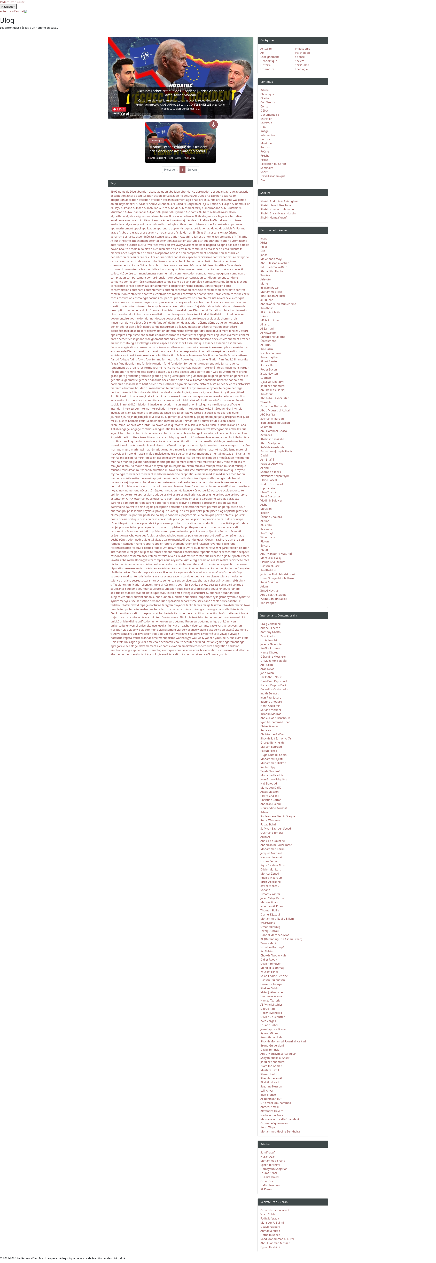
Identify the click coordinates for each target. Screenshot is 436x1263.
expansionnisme (158, 351)
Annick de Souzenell (273, 841)
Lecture (265, 139)
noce (139, 486)
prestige (178, 519)
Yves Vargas (268, 1021)
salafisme (225, 572)
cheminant (230, 261)
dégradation (189, 322)
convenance (190, 294)
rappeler (157, 544)
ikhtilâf (115, 396)
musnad (116, 470)
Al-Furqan (225, 204)
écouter (189, 642)
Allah (180, 216)
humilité (186, 388)
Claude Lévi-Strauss (272, 562)
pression (145, 519)
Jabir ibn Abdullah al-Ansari (277, 574)
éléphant (162, 646)
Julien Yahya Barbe (272, 898)
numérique (132, 490)
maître (150, 453)
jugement (206, 417)
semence (168, 580)
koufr (213, 421)
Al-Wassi (222, 212)
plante (231, 511)
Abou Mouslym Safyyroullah (278, 1054)
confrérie (139, 282)
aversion (164, 245)
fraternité (209, 367)
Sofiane (265, 890)
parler (159, 503)
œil (197, 654)
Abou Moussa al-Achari (275, 410)
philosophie (134, 511)
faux (148, 359)
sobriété (183, 584)
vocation (145, 634)
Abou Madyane (270, 443)
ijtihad (240, 392)
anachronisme (232, 220)
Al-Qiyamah (177, 212)
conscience (118, 286)
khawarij (169, 421)
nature (167, 482)
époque (169, 650)
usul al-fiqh (165, 625)
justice (123, 421)
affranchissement (174, 200)
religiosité (146, 552)
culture (139, 306)
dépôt (138, 327)
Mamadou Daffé (270, 787)
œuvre (203, 654)
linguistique (118, 437)
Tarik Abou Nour (271, 677)
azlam (190, 245)
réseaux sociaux (135, 568)
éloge (134, 646)
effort (244, 331)
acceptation (118, 196)
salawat (115, 576)
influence (209, 400)
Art (262, 53)
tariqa (206, 605)
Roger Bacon (268, 369)
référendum (199, 564)
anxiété (209, 224)
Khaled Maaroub (271, 878)
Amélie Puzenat (270, 648)
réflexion (160, 564)
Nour (232, 486)
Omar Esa (266, 1181)
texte (179, 609)
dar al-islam (224, 306)
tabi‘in (208, 601)
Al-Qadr (152, 212)
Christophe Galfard (272, 734)
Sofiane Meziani (270, 710)
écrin (197, 642)
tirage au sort (149, 613)
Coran (218, 294)
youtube (220, 638)
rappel (147, 544)
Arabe (122, 232)
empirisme (133, 335)
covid (182, 298)
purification (222, 535)
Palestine (179, 498)
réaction (205, 560)
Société (299, 61)
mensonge (204, 453)
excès (208, 347)
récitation (117, 564)
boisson (175, 253)
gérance (143, 380)
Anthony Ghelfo (270, 632)
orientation (197, 494)
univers (232, 621)
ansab (153, 224)
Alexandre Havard (271, 1111)
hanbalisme (236, 380)
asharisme (117, 236)
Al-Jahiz (265, 324)
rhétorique (202, 556)
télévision (198, 617)
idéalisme (170, 392)
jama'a (218, 413)
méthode (172, 478)
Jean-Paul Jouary (270, 697)
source (205, 589)
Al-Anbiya (152, 204)
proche (175, 523)
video (132, 630)
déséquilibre (138, 331)
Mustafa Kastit (269, 1070)
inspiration (189, 404)
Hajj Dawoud (268, 783)
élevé (126, 646)
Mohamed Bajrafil (271, 759)
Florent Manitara (271, 1013)
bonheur (212, 253)
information (223, 400)
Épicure (265, 545)
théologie (198, 609)
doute (192, 318)
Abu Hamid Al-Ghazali (274, 431)
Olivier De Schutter (272, 1017)
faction (171, 355)
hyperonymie (200, 388)
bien (156, 249)
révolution (216, 568)
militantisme (242, 453)
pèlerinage (237, 535)
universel (132, 625)
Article (264, 90)
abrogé (230, 191)
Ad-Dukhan (214, 196)
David (264, 455)
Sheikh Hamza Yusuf (273, 217)
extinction (236, 351)
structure (199, 593)
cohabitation (211, 269)
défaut (157, 322)
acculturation (144, 196)
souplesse (183, 589)
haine (181, 380)
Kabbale (133, 421)
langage (124, 429)
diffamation (213, 310)
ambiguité (140, 220)
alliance (189, 216)
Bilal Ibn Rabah (269, 287)
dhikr (145, 310)
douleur (182, 318)
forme (148, 367)
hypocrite (215, 388)
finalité (228, 359)
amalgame (117, 220)
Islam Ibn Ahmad (271, 1066)
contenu (168, 290)
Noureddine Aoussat (273, 808)
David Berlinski (269, 1049)
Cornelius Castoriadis (274, 689)
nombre (173, 486)
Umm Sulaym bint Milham (277, 578)
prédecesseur (161, 531)
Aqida (218, 228)
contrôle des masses (168, 294)
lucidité (234, 437)
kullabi (222, 421)
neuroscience (232, 482)
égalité (219, 642)
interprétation (177, 408)
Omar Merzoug (270, 927)
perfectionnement (194, 507)
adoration (131, 200)
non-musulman (206, 486)
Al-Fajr (202, 204)
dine (113, 314)
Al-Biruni (265, 345)
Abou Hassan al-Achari (274, 263)
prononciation (128, 527)
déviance (206, 331)
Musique (266, 143)
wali (194, 638)
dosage (160, 318)
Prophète (187, 527)
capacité (191, 257)
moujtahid (117, 466)
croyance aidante (166, 302)
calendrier (159, 257)
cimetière (220, 265)
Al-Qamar (163, 212)
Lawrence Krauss (271, 996)
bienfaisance (212, 249)
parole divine (180, 503)
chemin (217, 261)
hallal (189, 380)
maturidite (199, 449)
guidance (197, 376)
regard (223, 548)
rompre (159, 560)
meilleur (191, 453)
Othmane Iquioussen (274, 1123)
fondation (177, 363)
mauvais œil (118, 453)
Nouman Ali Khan (271, 906)
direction (122, 314)
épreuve (180, 650)
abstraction (242, 191)
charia (190, 261)
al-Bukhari (267, 300)
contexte (197, 290)
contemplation (120, 290)
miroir (142, 458)
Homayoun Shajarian (273, 1169)
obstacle (216, 490)
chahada (171, 261)
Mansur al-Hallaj (270, 558)
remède (178, 552)
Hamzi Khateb (269, 652)
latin (167, 429)
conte (227, 286)
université (145, 625)
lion (128, 437)
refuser (213, 548)
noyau (115, 490)
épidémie (139, 650)
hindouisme (191, 384)
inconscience (170, 400)
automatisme (238, 241)
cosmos (154, 298)
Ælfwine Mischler (271, 1004)
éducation (208, 642)
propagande (146, 527)
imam (156, 396)
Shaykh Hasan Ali (271, 1078)
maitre (238, 441)
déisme (202, 322)
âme (150, 642)
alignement (143, 216)
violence (202, 630)
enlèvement (230, 335)
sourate (196, 589)
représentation (228, 552)
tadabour (117, 605)
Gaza (169, 372)
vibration (116, 630)
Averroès (152, 245)
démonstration (233, 322)
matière (169, 449)
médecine (160, 474)
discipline (135, 314)
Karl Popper (268, 603)
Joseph (264, 513)
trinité (155, 617)
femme (156, 359)
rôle (133, 572)
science (214, 576)
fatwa (141, 359)
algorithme (118, 216)
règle (195, 560)
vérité (137, 638)
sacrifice (162, 572)
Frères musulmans (228, 367)
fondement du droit (123, 367)
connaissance (154, 282)
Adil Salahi (267, 665)
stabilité (130, 593)
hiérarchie (117, 388)
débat (137, 322)
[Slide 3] (186, 114)
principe (199, 519)
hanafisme (209, 380)
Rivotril (115, 560)
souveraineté (231, 589)
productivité (224, 523)
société (193, 584)
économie (167, 642)
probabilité (149, 523)
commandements (145, 273)
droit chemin (222, 318)
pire (200, 511)
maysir (141, 453)
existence (241, 347)
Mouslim (266, 509)
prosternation (216, 527)
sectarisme (148, 580)
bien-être (178, 249)
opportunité (129, 494)
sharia (214, 580)
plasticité (242, 511)
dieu (202, 310)
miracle (125, 458)
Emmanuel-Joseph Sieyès (276, 451)
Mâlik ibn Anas (269, 320)
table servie (220, 601)
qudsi (200, 539)
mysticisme (216, 470)
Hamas (197, 380)
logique (179, 437)
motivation (209, 462)
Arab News (267, 669)
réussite (204, 568)
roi (151, 560)
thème (187, 609)
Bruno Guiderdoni (272, 1045)
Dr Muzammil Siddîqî (273, 661)
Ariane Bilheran (270, 628)
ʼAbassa (213, 654)
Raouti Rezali (268, 751)
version (237, 625)
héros (124, 392)
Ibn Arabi (266, 275)
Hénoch (265, 316)
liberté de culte (172, 433)
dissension (149, 314)
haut (145, 384)
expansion (140, 351)
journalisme (185, 417)
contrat (240, 290)
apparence (235, 224)
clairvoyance (186, 269)
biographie (135, 253)
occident (228, 490)
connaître (196, 282)
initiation (141, 404)
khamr (158, 421)
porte (218, 515)
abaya (153, 191)
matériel (241, 449)
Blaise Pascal (268, 480)
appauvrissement (122, 228)
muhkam (188, 466)
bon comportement (193, 253)
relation (233, 548)
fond (167, 363)
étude (131, 654)
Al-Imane (126, 208)
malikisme (156, 445)
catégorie (243, 257)
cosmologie (140, 298)
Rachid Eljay (268, 767)
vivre (114, 634)
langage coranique (142, 429)
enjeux (218, 335)
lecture (198, 429)
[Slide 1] (174, 114)
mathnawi (137, 449)
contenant (136, 290)
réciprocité (236, 560)
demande (239, 306)
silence (146, 584)
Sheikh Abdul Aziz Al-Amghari (279, 201)
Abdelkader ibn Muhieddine (278, 304)
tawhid (239, 605)
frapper (197, 367)
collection (240, 269)
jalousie (209, 413)
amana (129, 220)
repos (214, 552)
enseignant (136, 339)
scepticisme (201, 576)
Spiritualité (302, 65)
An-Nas (204, 220)
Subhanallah (214, 593)
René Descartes (270, 496)
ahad (195, 200)
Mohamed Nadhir (271, 775)
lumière (244, 437)
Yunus (230, 638)
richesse (215, 556)
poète (114, 519)
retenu (152, 556)
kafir (142, 421)
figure (185, 359)
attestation (179, 241)
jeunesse (116, 417)
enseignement (153, 339)
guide (207, 376)
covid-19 (191, 298)
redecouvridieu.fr (164, 548)
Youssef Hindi (269, 972)
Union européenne (197, 621)
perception (161, 507)
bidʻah (148, 249)
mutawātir (171, 470)
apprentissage (180, 228)
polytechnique (190, 515)
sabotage (142, 572)
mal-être (133, 445)
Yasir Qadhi (267, 636)
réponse (241, 564)
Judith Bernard (269, 693)
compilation (118, 277)
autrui (142, 245)
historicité (243, 384)
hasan (128, 384)
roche (131, 560)
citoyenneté (128, 269)
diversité (191, 314)
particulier (208, 503)
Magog (222, 441)
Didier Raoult (268, 959)
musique (240, 466)
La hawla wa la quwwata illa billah (173, 425)
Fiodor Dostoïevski (272, 484)
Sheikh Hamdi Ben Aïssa (275, 205)
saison (207, 572)
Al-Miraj (196, 208)
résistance (153, 568)
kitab (196, 421)
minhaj (115, 458)
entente (181, 339)
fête (143, 372)
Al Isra (172, 216)
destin (130, 310)
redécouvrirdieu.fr (188, 548)
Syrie (127, 601)
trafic (222, 613)
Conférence (267, 102)
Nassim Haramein (271, 857)
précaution (131, 531)
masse (126, 449)
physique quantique (168, 511)
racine (220, 539)
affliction (156, 200)
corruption (126, 298)
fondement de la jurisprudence (219, 363)
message (227, 453)
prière (138, 523)
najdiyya (129, 482)
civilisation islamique (164, 269)
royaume (177, 560)
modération (226, 458)
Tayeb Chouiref (270, 771)
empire (120, 335)
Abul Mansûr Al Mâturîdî (276, 554)
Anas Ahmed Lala (271, 1037)
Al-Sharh (203, 212)
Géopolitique (268, 61)
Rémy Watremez (271, 820)
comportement (136, 277)
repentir (204, 552)
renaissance (191, 552)
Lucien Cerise (268, 861)
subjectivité (118, 597)
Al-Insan (138, 208)
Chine (143, 265)
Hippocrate (267, 488)
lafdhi (147, 425)
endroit (160, 335)
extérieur (116, 355)
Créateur (241, 302)
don (141, 318)
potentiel (228, 515)
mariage (116, 449)
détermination (156, 331)
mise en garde (155, 458)
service (186, 580)
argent (152, 232)
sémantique (157, 601)
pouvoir (240, 515)
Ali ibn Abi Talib (270, 312)
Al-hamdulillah (241, 204)
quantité (191, 539)
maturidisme (183, 449)
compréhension (157, 277)
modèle (213, 458)
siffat (114, 584)
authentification (219, 241)
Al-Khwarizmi (268, 333)
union (156, 621)
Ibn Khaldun (268, 570)
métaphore (139, 478)
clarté (198, 269)
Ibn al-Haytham (270, 357)
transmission (133, 617)
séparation (173, 601)
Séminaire (266, 168)
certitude (135, 261)
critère (115, 302)
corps (114, 298)
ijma (232, 392)
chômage (195, 265)
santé (133, 576)
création (116, 306)
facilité (162, 355)
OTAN (130, 498)
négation (171, 490)
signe (121, 584)
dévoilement (220, 331)
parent (149, 503)
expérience (222, 351)
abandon (142, 191)
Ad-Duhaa (199, 196)
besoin (133, 249)
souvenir (216, 589)
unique (214, 621)
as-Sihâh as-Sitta (199, 232)
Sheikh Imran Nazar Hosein (278, 213)
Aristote (265, 279)
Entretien (266, 119)
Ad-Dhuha (186, 196)
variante (204, 625)
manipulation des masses (210, 445)
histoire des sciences (223, 384)
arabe (114, 232)
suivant (138, 597)
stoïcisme (174, 593)
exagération (128, 347)
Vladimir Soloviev (271, 500)
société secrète (209, 584)
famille (223, 355)
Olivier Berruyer (270, 964)
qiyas (157, 539)
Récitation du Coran (273, 164)
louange (217, 437)
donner (150, 318)
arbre (143, 232)
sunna (156, 597)
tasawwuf (217, 605)
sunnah (166, 597)
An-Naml (193, 220)
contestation (183, 290)
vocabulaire (124, 634)
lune (124, 441)
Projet (264, 160)
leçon (114, 433)
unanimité (238, 617)
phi (124, 511)
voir (173, 634)
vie (138, 630)
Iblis (134, 392)
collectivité (117, 273)
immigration (200, 396)
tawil (247, 605)
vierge (181, 630)
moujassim (238, 462)
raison (240, 539)
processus (163, 523)
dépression (127, 327)
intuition (192, 408)
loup (226, 437)
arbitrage (133, 232)
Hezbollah (169, 384)
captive (217, 257)
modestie (202, 458)
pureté (209, 535)
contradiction (212, 290)
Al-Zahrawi (267, 328)
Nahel (236, 478)
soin (222, 584)
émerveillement (192, 646)
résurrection (179, 568)
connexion (210, 282)
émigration (220, 646)
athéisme (125, 241)
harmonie (117, 384)
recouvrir (137, 548)
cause (114, 261)
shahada (203, 580)
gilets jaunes (188, 372)
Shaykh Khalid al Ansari (275, 1058)
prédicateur (197, 531)
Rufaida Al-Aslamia (272, 447)
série (200, 601)
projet (114, 527)
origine (210, 494)
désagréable (168, 327)
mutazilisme (187, 470)
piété (206, 511)
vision (221, 630)
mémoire (116, 478)
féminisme (134, 372)
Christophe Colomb (272, 337)
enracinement (120, 339)
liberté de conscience (148, 433)
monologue (130, 462)
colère (129, 273)
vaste (213, 625)
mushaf (229, 466)
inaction (240, 396)
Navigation (8, 7)
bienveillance (119, 253)
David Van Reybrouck (274, 681)
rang (139, 544)
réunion (193, 568)
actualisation (170, 196)
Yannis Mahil (268, 943)
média (201, 474)
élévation (175, 646)
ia (130, 392)
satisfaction (144, 576)
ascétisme (230, 232)
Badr (202, 245)
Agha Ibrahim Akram (273, 865)
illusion (124, 396)
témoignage (213, 617)
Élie (262, 251)
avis (173, 245)
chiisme (134, 265)
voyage (224, 634)
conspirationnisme (181, 286)
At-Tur (114, 241)
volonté (208, 634)
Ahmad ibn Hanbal (272, 271)
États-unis (123, 642)
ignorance (195, 392)
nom (165, 486)
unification (144, 621)
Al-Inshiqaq (151, 208)
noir (158, 486)
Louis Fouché (268, 640)
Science (300, 57)
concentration (194, 277)
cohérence (226, 269)
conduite (232, 277)
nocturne (149, 486)
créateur (229, 302)
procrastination (191, 523)
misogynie (172, 458)
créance (218, 302)
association (172, 236)
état (235, 650)
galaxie (160, 372)
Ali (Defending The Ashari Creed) (281, 939)
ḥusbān (223, 654)
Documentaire (269, 115)
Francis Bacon (269, 365)
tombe (163, 613)
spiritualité (117, 593)
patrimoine (118, 507)
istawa (189, 413)
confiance (117, 282)
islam (128, 413)
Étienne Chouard (271, 517)
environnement (229, 339)
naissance (117, 482)
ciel (204, 265)
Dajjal (198, 306)
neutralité (117, 486)
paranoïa (116, 503)
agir (188, 200)
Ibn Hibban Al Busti (272, 296)
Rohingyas (142, 560)
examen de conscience (151, 347)
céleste (166, 306)
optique (158, 494)
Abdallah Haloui (270, 804)
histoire (204, 384)
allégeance (208, 216)
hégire (226, 388)
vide (125, 630)
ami (150, 220)
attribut (203, 241)
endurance (172, 335)
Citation (265, 98)
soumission (168, 589)
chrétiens (182, 265)
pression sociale (162, 519)
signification (133, 584)
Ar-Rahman (240, 228)
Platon (264, 541)
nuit (121, 490)
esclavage (143, 343)
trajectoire (117, 617)
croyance (148, 302)
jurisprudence (233, 417)
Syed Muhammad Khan (275, 722)
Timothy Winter (270, 894)
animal (144, 224)
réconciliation (144, 564)
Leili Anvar (267, 1090)
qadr (138, 539)
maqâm (245, 445)
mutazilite (202, 470)
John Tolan (267, 673)
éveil (165, 654)
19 (112, 191)
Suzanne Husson (271, 1086)
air (127, 204)
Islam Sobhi (267, 1214)
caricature (229, 257)
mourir (139, 466)
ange (136, 224)
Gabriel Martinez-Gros (274, 935)
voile (167, 634)
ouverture (159, 498)
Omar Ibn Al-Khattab (273, 406)
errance (245, 339)
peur (242, 507)
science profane (121, 580)
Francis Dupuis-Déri (273, 685)
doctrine (238, 314)
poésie (123, 519)
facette (152, 355)
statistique (152, 593)
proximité (117, 531)
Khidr (178, 421)
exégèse (142, 355)
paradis (221, 498)
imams (165, 396)
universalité (118, 625)
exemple (222, 347)
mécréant (147, 474)
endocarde (147, 335)
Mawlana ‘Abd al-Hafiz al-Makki (280, 1119)
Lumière (116, 441)
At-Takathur (241, 236)
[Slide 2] (180, 114)
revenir (172, 556)
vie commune (149, 630)
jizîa (145, 417)
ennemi (244, 335)
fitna (121, 363)
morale (184, 462)
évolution (188, 654)
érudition (211, 650)
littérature (153, 437)
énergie (127, 650)
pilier (193, 511)
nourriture (243, 486)
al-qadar (140, 212)
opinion (115, 494)
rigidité (226, 556)
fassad (115, 359)
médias (210, 474)
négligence (185, 490)
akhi (132, 204)
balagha (222, 245)
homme (129, 388)
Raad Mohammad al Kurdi (277, 1239)
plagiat (222, 511)
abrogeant (218, 191)
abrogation (203, 191)
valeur (194, 625)
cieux (210, 265)
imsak (230, 396)
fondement (191, 363)
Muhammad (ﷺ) (271, 292)
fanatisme (240, 355)
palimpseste (193, 498)
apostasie (221, 224)
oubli (149, 498)
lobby (170, 437)
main (230, 441)
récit (246, 560)
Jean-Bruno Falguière (273, 779)
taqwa (198, 605)
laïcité (175, 429)
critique (239, 298)
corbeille (236, 294)
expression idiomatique (199, 351)
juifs (221, 417)
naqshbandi (143, 482)
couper (164, 298)
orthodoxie (222, 494)
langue (159, 429)
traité (244, 613)
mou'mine (223, 462)
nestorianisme (191, 482)
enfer (192, 335)
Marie (264, 283)
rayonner (216, 544)
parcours (129, 503)
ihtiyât (225, 392)
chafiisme (159, 261)
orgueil (185, 494)
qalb (144, 539)
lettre (206, 429)
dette (138, 310)
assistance (157, 236)
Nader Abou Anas (271, 1115)
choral (171, 265)
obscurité (204, 490)
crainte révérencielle (220, 298)
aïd (197, 245)
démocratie (215, 322)
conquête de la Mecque (232, 282)
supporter (205, 597)
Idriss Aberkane (270, 882)
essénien (221, 343)
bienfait (226, 249)
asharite (130, 236)
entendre (170, 339)
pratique (133, 519)
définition (174, 322)
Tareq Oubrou (269, 931)
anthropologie (167, 224)
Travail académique (272, 176)
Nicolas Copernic (271, 353)
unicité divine (128, 621)
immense (185, 396)
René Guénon (269, 582)
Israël (180, 413)
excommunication (192, 347)
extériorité (129, 355)
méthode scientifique (192, 478)
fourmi (157, 367)
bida (141, 249)
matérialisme (227, 449)
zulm (238, 638)
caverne (124, 261)
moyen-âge (161, 466)
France (166, 367)
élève (141, 646)
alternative (235, 216)
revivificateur (186, 556)
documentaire (120, 318)
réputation (117, 568)
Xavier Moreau (269, 886)
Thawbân (266, 402)
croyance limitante (190, 302)
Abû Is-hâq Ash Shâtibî (274, 398)
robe (123, 560)
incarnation (118, 400)
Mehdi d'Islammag (272, 968)
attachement (139, 241)
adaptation (118, 200)
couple (173, 298)
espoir (174, 343)
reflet (204, 548)
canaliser (179, 257)
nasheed (156, 482)
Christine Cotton (271, 800)
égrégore (117, 646)
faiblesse (182, 355)
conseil (130, 286)
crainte (202, 298)
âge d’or (141, 642)
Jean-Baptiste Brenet (273, 1029)
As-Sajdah (182, 232)
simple (155, 584)
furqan (244, 367)
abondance (188, 191)
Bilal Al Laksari (269, 1082)
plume (115, 515)
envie (215, 339)
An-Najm (181, 220)
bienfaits (237, 249)
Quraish (210, 539)
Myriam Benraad (271, 747)
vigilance (191, 630)
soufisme (131, 589)
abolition (174, 191)
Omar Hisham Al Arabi (274, 1210)
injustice (153, 404)
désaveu (182, 327)
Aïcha (263, 504)
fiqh (246, 359)
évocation (175, 654)
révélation (117, 572)
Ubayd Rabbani (270, 1227)
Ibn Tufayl (266, 533)
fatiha (133, 359)
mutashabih (144, 470)
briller (235, 253)
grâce (165, 376)
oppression (144, 494)
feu (178, 359)
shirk (242, 580)
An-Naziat (216, 220)
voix (200, 634)
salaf (215, 572)
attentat (154, 241)
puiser (183, 535)
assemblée (143, 236)
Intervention (268, 135)
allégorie (221, 216)
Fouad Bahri (268, 824)
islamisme (138, 413)
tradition (198, 613)
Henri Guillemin (270, 706)
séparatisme (189, 601)
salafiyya (237, 572)
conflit (128, 282)
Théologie (301, 69)
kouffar (204, 421)
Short (264, 172)
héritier (115, 392)
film (221, 359)
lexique (241, 429)
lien (239, 433)
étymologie (154, 654)
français (186, 367)
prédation (144, 531)
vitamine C (241, 630)
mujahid (199, 466)
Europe (115, 347)
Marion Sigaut (269, 902)
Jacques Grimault (271, 853)
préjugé (211, 531)
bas (230, 245)
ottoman (139, 498)
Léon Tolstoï (268, 492)
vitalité (230, 630)
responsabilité (120, 556)
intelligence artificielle (226, 404)
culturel (149, 306)
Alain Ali (265, 837)
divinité (209, 314)
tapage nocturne (150, 605)
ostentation (118, 498)
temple (115, 609)
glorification (204, 372)
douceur (171, 318)
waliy (201, 638)
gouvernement (228, 372)
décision (147, 322)
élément (151, 646)
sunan (148, 597)
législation (169, 441)
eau (237, 331)
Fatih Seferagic (269, 1218)
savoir (177, 576)
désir (225, 327)
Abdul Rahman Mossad (275, 1243)
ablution (162, 191)
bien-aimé (165, 249)
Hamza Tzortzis (270, 1000)
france (176, 367)
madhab (198, 441)
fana (231, 355)
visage (213, 630)
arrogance (163, 232)
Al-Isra (163, 208)
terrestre (142, 609)
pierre (186, 511)
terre (132, 609)
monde (245, 458)
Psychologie (302, 53)
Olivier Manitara (270, 869)
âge (132, 642)
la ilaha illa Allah (206, 425)
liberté (130, 433)
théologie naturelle (217, 609)
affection (144, 200)
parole (167, 503)
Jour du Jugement (166, 417)
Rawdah (204, 544)
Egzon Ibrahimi (270, 1165)
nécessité (146, 490)
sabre (152, 572)
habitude (155, 380)
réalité (215, 560)
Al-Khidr (173, 208)
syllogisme (219, 597)
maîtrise (160, 453)
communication (185, 273)
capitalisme (205, 257)
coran (226, 294)
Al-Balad (178, 204)
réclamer (129, 564)
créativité (128, 306)
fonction (157, 363)
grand (243, 372)
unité (223, 621)
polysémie (174, 515)
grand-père (118, 376)
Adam (233, 196)
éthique (244, 650)
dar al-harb (209, 306)
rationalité (191, 544)
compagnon (204, 273)
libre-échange (191, 433)
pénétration (126, 539)
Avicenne (266, 529)
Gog (215, 372)
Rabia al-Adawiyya (271, 464)
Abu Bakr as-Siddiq (272, 390)
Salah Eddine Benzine (274, 976)
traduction (211, 613)
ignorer (208, 392)
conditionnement (215, 277)
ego (113, 335)
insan (177, 404)
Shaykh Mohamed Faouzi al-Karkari (283, 1041)
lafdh (140, 425)
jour (151, 417)
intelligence (203, 404)
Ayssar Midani (269, 1033)
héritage (236, 388)
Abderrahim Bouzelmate (276, 845)
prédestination (179, 531)
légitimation (184, 441)
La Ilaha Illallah (226, 425)
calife (169, 257)
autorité (132, 245)
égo (242, 642)
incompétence (152, 400)
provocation (233, 527)
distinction (163, 314)
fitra (128, 363)
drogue (201, 318)
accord (130, 196)
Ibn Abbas (266, 308)
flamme (136, 363)
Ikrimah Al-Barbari (272, 418)
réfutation (184, 564)
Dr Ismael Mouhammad (275, 1103)
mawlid (131, 453)
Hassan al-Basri (270, 566)
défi (164, 322)
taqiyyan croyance (173, 605)
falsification (210, 355)
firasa (114, 363)
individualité (187, 400)
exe (214, 347)
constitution (202, 286)
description (118, 310)
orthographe (238, 494)
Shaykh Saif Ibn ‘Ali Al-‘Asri (276, 738)
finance (239, 359)
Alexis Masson (269, 792)
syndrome (117, 601)
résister (165, 568)
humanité (162, 388)
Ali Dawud (266, 1189)
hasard (136, 384)
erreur (115, 343)
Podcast (265, 147)
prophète (174, 527)
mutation (158, 470)
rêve (127, 572)
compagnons (220, 273)
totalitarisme (176, 613)
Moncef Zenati (269, 873)
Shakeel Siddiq (269, 988)
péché (114, 539)
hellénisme (156, 384)
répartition (228, 564)
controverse (135, 294)
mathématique (154, 449)
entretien (193, 339)
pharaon (116, 511)
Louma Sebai (268, 1173)
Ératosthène (268, 341)
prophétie (199, 527)
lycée (158, 441)
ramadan (116, 544)
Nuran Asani (268, 1156)
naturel (177, 482)
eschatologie (128, 343)
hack (165, 380)
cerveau (147, 261)
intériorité (204, 408)
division (219, 314)
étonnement (119, 654)
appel (137, 228)
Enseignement (269, 57)
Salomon (266, 427)
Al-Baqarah (191, 204)
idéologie (183, 392)
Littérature (267, 69)
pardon (140, 503)
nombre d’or (187, 486)
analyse (127, 224)
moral (175, 462)
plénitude (125, 515)
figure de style (198, 359)
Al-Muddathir (229, 208)
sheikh (233, 580)
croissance (135, 302)
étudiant (140, 654)
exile (232, 347)
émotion (116, 650)
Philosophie (302, 48)
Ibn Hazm (266, 349)
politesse (149, 515)
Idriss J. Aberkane (271, 992)
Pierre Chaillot (269, 796)
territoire (154, 609)
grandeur (132, 376)
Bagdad (211, 245)
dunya (129, 322)
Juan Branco (268, 1095)
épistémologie (154, 650)
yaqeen (209, 638)
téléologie (185, 617)
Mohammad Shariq (272, 1161)
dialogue (186, 310)
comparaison (238, 273)
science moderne (231, 576)
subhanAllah (231, 593)
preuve (188, 519)
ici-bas (142, 392)
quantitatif (178, 539)
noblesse (129, 486)
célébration (179, 306)
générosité (241, 376)
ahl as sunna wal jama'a (231, 200)
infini (199, 400)
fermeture (168, 359)
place (213, 511)
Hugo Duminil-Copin (273, 755)
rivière (245, 556)
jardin (227, 413)
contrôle (149, 294)
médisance (223, 474)
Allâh (197, 216)
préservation (236, 531)
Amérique (169, 220)
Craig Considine (270, 624)
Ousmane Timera (271, 832)
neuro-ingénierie (212, 482)
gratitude (145, 376)
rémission (214, 564)
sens (178, 580)
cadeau (131, 257)
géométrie (131, 380)
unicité (115, 621)
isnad (167, 413)
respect (244, 552)
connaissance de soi (176, 282)
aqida (210, 228)
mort (192, 462)
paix (169, 498)
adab (225, 196)
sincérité (166, 584)
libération (223, 433)
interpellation (158, 408)
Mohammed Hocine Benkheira (280, 1131)
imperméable (217, 396)
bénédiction (118, 257)
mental (216, 453)
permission (214, 507)
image (134, 396)
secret (136, 580)
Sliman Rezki (268, 1074)
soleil (228, 584)
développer (192, 331)
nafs (228, 478)
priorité (128, 523)
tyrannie (172, 617)
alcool (232, 212)
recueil (148, 548)
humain (151, 388)
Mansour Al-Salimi (272, 1222)
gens (176, 372)
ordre (176, 494)
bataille (244, 245)
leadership (186, 429)
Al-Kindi (265, 521)
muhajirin (175, 466)
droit (210, 318)
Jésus (263, 238)
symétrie (244, 597)
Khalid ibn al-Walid (272, 439)
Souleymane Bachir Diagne (277, 816)
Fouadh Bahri (269, 1025)
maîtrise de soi (175, 453)
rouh (167, 560)
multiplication (214, 466)
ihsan (216, 392)
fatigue (124, 359)
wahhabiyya (183, 638)
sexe (194, 580)
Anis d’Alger (267, 1127)
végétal (128, 638)
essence (210, 343)
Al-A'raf (140, 204)
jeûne (126, 417)
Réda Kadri (267, 730)
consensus (142, 286)
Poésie (264, 151)
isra (174, 413)
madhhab (210, 441)
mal (124, 445)
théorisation (132, 613)
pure (201, 535)
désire (234, 327)
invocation (117, 413)
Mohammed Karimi (272, 849)
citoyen (115, 269)
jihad (133, 417)
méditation (238, 474)
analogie (116, 224)
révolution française (237, 568)
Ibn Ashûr (266, 394)
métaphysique (156, 478)
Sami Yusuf (267, 1152)
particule (195, 503)
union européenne (172, 621)
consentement (159, 286)
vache (185, 625)
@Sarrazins (267, 923)
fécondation (118, 372)
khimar (187, 421)
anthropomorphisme (190, 224)
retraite (162, 556)
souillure (155, 589)
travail (146, 617)
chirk (151, 265)
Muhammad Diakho (273, 763)
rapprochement (174, 544)
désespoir (194, 327)
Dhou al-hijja (158, 310)
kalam (150, 421)
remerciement (162, 552)
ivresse (198, 413)
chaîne (198, 261)
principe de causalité (218, 519)
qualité (166, 539)
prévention (118, 535)
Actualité (266, 48)
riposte (236, 556)
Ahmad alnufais (270, 1231)
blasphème (162, 253)
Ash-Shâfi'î (267, 459)
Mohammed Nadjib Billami (277, 918)
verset (228, 625)
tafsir (126, 605)
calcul (148, 257)
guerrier (184, 376)
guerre (174, 376)
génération (226, 376)
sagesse (181, 572)
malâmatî (170, 445)
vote (216, 634)
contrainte (228, 290)
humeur (174, 388)
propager (161, 527)
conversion (206, 294)
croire (123, 302)
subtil (129, 597)
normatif (222, 486)
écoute (178, 642)
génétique (117, 380)
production (209, 523)
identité (152, 392)
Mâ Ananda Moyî (271, 259)
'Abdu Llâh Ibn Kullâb (273, 599)
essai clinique (195, 343)
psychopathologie (167, 535)
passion (221, 503)
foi (143, 363)
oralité (168, 494)
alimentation (159, 216)
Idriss (264, 242)
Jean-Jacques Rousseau (275, 423)
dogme (134, 318)
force (140, 367)
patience (232, 503)
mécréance (133, 474)
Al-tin (213, 212)
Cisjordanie (234, 265)
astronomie (206, 236)
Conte (264, 106)
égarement (232, 642)
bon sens (225, 253)
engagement (205, 335)
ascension (217, 232)
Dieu (196, 310)
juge (197, 417)
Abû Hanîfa (267, 414)
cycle (158, 306)
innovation (166, 404)
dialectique (173, 310)
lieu (244, 433)
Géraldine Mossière (273, 656)
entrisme (205, 339)
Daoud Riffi (267, 1009)
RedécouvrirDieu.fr (12, 2)
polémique (207, 515)
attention (166, 241)
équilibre (199, 650)
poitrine (137, 515)
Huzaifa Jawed (269, 1177)
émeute (207, 646)
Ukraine (226, 617)
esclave (154, 343)
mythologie (118, 474)
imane (174, 396)
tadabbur (234, 601)
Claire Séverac (269, 726)
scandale (187, 576)
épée (189, 650)
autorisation (118, 245)
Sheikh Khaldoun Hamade (277, 209)
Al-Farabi (266, 525)
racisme (230, 539)
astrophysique (223, 236)
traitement (233, 613)
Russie (187, 560)
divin (200, 314)
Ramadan (129, 544)
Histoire (265, 65)
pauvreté (131, 507)
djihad (229, 314)
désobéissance (120, 331)
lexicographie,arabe (224, 429)
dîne (232, 331)
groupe (156, 376)
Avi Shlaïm (267, 951)
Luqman (133, 441)
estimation (235, 343)
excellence (173, 347)
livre (163, 437)
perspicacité (230, 507)
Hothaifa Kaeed (270, 1235)
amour (158, 220)
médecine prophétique (182, 474)
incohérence (134, 400)
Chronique (267, 94)
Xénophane (267, 537)
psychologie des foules (140, 535)
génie (215, 376)
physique (149, 511)
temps (124, 609)
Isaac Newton (269, 373)
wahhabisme (149, 638)
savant (157, 576)
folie (149, 363)
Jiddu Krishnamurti (272, 386)
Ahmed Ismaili (269, 1107)
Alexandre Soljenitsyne (275, 476)
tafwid (135, 605)
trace (188, 613)
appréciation (198, 228)
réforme (171, 564)
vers (220, 625)
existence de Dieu (122, 351)
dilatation (228, 310)
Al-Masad (185, 208)
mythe (241, 470)
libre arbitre (208, 433)
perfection (175, 507)
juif (216, 417)
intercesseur (131, 408)
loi (186, 437)
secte (158, 580)
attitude (192, 241)
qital (151, 539)
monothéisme (147, 462)
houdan (140, 388)
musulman (129, 470)
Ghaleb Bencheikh (272, 742)
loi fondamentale (200, 437)
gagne (151, 372)
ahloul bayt (118, 204)
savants (167, 576)
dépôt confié (151, 327)
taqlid (189, 605)
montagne (163, 462)
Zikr (262, 180)
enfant (184, 335)
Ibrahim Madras (270, 714)
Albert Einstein (269, 361)
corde (246, 294)
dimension (241, 310)
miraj (133, 458)
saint (199, 572)
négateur (159, 490)
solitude (238, 584)
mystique (230, 470)
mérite (127, 478)
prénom (222, 531)
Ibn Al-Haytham (270, 590)
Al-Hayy (115, 208)
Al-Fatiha (212, 204)
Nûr (194, 490)
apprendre (163, 228)
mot (199, 462)
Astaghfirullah (189, 236)
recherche (228, 544)
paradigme (209, 498)
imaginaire (145, 396)
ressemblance (139, 556)
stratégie (187, 593)
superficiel (191, 597)
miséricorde (187, 458)
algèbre (130, 216)
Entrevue (266, 123)
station (140, 593)
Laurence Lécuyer (271, 984)
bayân (114, 249)
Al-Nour (130, 212)
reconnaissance (121, 548)
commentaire (165, 273)
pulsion (193, 535)
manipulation (185, 445)
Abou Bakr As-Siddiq (273, 595)
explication (177, 351)
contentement (153, 290)
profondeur (240, 523)
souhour (143, 589)
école (156, 642)
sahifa (191, 572)
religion (134, 552)
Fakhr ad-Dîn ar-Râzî (273, 267)
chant (181, 261)
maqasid (233, 445)
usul (155, 625)
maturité (212, 449)
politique (161, 515)
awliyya (181, 245)
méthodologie (216, 478)
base (236, 245)
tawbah (229, 605)
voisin (180, 634)
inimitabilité (127, 404)
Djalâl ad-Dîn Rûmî (272, 382)
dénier (115, 327)
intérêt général (221, 408)
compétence (176, 277)
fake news (195, 355)
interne (144, 408)
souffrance (117, 589)
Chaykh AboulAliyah (273, 955)
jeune (235, 413)
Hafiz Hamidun (270, 1185)
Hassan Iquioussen (272, 980)
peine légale (145, 507)
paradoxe (233, 498)
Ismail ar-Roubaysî (272, 947)
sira (174, 584)
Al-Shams (192, 212)
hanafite (222, 380)
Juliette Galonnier (271, 644)
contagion (216, 286)
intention (116, 408)
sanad (125, 576)
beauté (123, 249)
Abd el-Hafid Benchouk (275, 718)
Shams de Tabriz (271, 472)
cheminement (119, 265)
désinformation (212, 327)
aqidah (227, 228)
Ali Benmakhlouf (271, 1099)
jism (140, 417)
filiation (213, 359)
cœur (190, 306)
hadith (173, 380)
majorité (116, 445)
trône (163, 617)
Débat (264, 110)
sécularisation (140, 601)
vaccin (177, 625)
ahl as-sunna (207, 200)
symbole (232, 597)
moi (237, 458)
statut (164, 593)
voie (154, 634)
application (149, 228)
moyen (148, 466)
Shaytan (223, 580)
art (173, 232)
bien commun (194, 249)
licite (233, 433)
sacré (171, 572)
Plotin (264, 549)
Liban (121, 433)
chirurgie (161, 265)
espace (164, 343)
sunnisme (178, 597)
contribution (119, 294)
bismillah (148, 253)
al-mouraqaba (211, 208)
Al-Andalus (165, 204)
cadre (140, 257)
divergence (178, 314)
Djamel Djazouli (270, 914)
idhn (160, 392)
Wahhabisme (166, 638)
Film (263, 127)
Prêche (264, 155)
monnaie (116, 462)
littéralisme (139, 437)
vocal (136, 634)
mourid (129, 466)
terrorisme (168, 609)
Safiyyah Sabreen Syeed (275, 828)
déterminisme (175, 331)
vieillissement (167, 630)
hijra (180, 384)
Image (264, 131)
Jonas (263, 255)
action (158, 196)
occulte (239, 490)
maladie (144, 445)
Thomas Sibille (269, 910)
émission (233, 646)
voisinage (190, 634)
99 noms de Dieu (125, 191)
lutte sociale (147, 441)
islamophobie (154, 413)
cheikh (208, 261)
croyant (207, 302)
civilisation (143, 269)
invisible (237, 408)
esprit (182, 343)
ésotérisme (225, 650)
